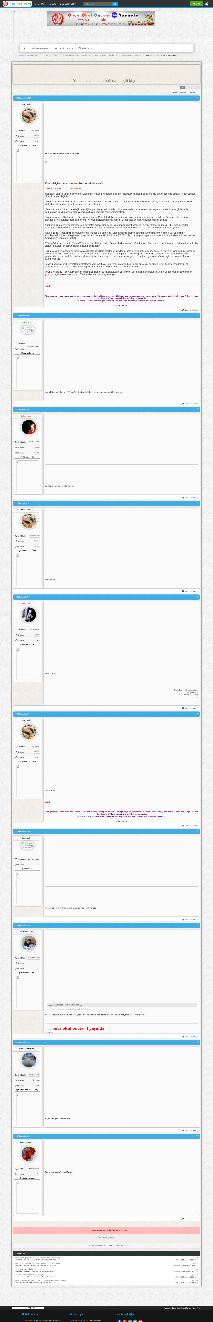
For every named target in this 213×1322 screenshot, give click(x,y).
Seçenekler (183, 92)
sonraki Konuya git (116, 1245)
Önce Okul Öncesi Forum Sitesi (184, 1308)
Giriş (198, 3)
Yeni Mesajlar (42, 48)
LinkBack (175, 92)
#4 (198, 503)
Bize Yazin (167, 1308)
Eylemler (86, 48)
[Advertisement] (99, 34)
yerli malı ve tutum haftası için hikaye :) (29, 1275)
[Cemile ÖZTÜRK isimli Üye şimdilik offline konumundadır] (27, 114)
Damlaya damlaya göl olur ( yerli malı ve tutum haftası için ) (37, 1263)
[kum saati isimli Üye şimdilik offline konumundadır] (27, 845)
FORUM (42, 3)
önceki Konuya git (98, 1245)
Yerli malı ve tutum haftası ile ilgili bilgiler (106, 80)
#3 (198, 409)
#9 (198, 1042)
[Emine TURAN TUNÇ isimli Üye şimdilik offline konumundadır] (27, 1059)
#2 (198, 315)
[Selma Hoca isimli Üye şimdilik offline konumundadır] (27, 426)
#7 (198, 831)
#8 (198, 925)
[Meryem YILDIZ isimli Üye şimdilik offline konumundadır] (27, 942)
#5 (198, 596)
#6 (198, 713)
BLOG (53, 4)
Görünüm (193, 92)
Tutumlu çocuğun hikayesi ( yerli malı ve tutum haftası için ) (37, 1258)
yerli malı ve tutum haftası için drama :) (29, 1269)
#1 (198, 97)
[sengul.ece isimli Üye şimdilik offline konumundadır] (27, 330)
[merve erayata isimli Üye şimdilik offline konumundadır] (27, 1152)
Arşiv (199, 1308)
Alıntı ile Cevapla (191, 310)
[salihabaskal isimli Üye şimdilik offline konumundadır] (27, 613)
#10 (197, 1136)
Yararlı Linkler (64, 48)
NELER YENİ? (68, 4)
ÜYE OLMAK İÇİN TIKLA (106, 1238)
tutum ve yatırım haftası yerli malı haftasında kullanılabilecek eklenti (40, 1281)
